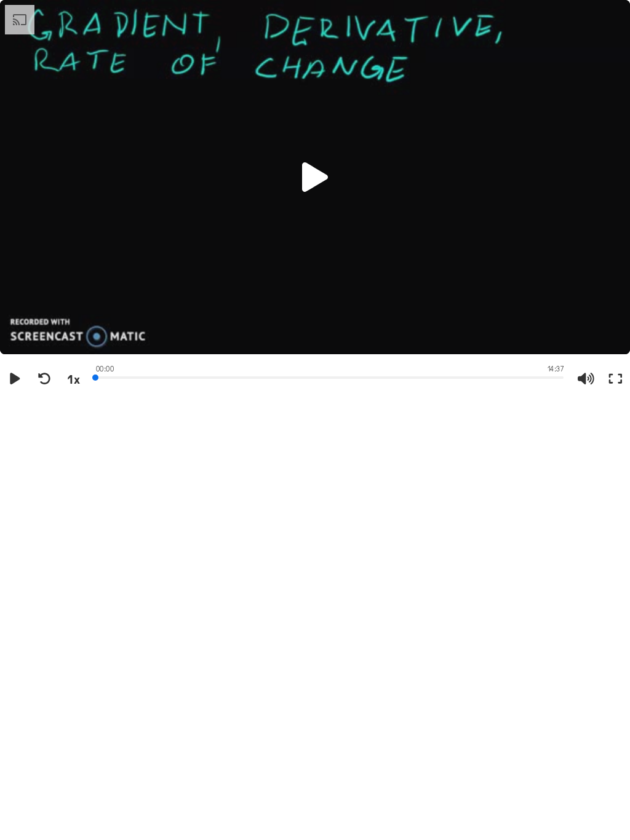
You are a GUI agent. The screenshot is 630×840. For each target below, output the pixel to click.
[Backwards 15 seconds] (44, 379)
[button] (315, 177)
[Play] (14, 379)
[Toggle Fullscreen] (615, 379)
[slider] (330, 376)
